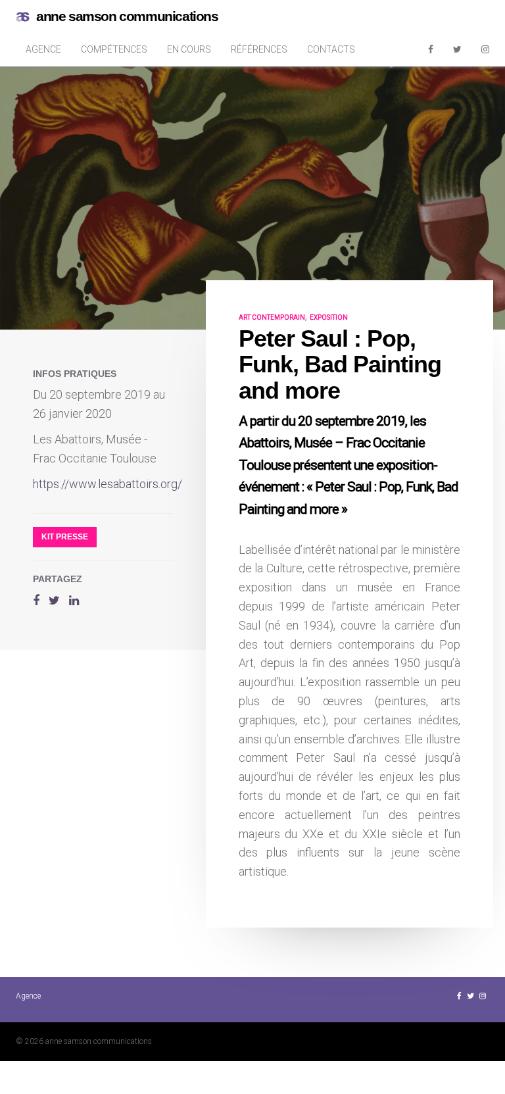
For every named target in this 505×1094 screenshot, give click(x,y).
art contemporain (272, 317)
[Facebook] (430, 49)
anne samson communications (127, 16)
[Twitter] (457, 49)
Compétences (114, 49)
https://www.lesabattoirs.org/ (107, 484)
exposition (329, 317)
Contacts (331, 49)
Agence (43, 49)
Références (259, 49)
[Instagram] (485, 49)
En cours (189, 49)
